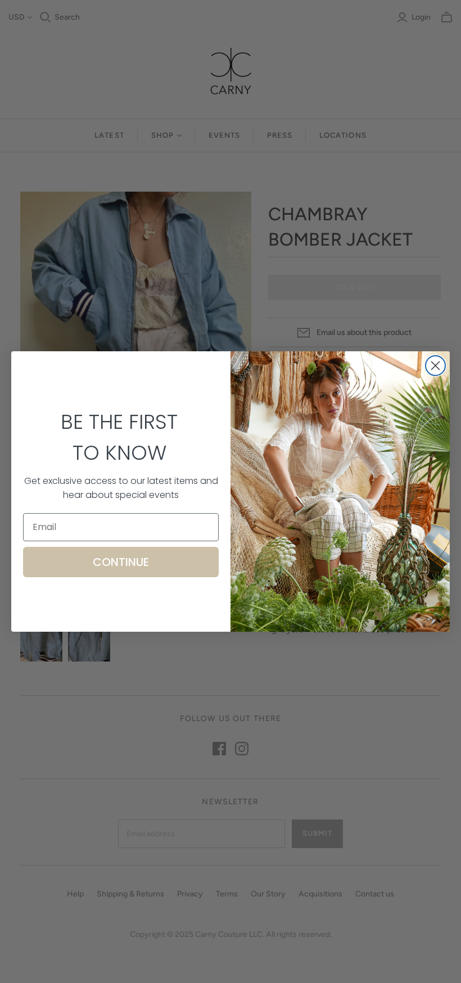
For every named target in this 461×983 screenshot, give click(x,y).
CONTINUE (121, 562)
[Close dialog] (435, 365)
